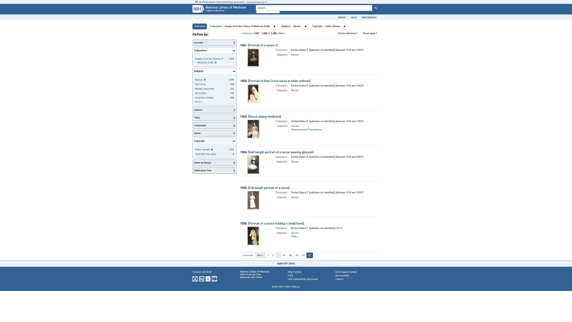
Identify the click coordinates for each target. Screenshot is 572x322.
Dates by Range (202, 162)
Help (354, 17)
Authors (198, 110)
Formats (198, 42)
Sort (347, 33)
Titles (197, 117)
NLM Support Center (346, 272)
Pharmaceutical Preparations (306, 129)
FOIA (290, 275)
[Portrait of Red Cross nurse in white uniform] (279, 81)
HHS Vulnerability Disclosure (303, 279)
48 (290, 255)
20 (369, 33)
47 (284, 255)
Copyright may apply (205, 154)
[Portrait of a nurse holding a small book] (276, 223)
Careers (339, 279)
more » (198, 101)
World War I (201, 93)
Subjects (198, 71)
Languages (200, 125)
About (342, 17)
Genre (197, 133)
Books (294, 236)
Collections (200, 50)
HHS (287, 286)
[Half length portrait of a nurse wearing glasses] (281, 152)
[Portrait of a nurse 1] (263, 45)
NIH (281, 286)
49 (297, 255)
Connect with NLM (202, 272)
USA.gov (296, 286)
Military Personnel (204, 88)
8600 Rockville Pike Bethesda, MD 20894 (251, 276)
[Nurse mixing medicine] (264, 116)
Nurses (295, 54)
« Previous (245, 33)
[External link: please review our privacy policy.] (195, 278)
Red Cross (200, 84)
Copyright (199, 141)
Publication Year (203, 170)
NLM (274, 286)
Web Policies (295, 272)
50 (303, 255)
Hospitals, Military (204, 97)
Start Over (199, 26)
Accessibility (342, 275)
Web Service (369, 17)
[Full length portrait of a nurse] (269, 188)
